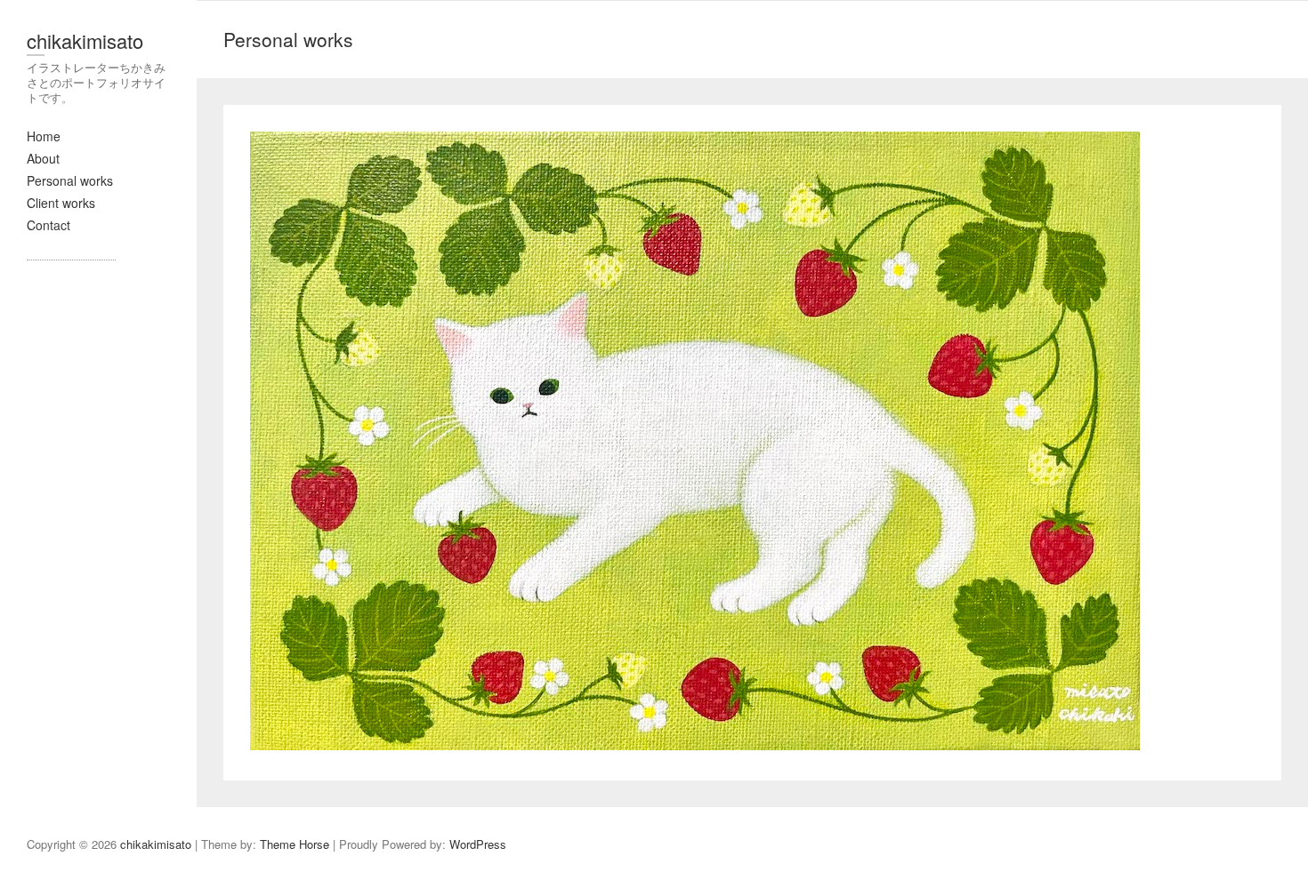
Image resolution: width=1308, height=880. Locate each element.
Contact (48, 225)
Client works (61, 203)
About (43, 158)
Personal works (70, 180)
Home (44, 136)
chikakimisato (85, 40)
